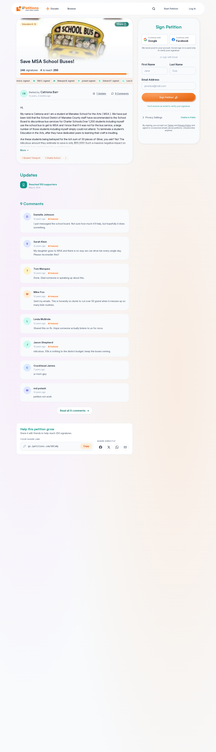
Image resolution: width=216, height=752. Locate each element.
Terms (171, 125)
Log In (192, 8)
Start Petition (171, 8)
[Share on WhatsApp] (117, 447)
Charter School (52, 158)
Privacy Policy (184, 125)
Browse (72, 8)
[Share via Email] (125, 447)
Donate (55, 8)
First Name (148, 64)
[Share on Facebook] (100, 447)
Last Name (176, 64)
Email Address (150, 79)
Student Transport (31, 158)
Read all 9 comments (74, 410)
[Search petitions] (153, 9)
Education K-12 (29, 24)
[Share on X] (108, 447)
